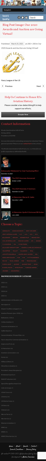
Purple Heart (6, 264)
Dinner (38, 241)
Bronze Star (36, 237)
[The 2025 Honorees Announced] (5, 181)
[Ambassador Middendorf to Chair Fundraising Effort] (5, 161)
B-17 (21, 234)
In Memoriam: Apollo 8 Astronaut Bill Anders (28, 212)
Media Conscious (28, 457)
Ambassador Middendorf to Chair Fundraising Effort (20, 171)
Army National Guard (9, 234)
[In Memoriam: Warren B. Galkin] (5, 202)
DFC (32, 241)
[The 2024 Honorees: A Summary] (5, 190)
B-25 (31, 234)
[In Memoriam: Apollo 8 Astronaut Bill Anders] (5, 216)
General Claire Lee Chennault (31, 247)
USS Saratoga (15, 271)
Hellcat (15, 251)
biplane (15, 237)
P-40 (23, 257)
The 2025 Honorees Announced (23, 178)
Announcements (17, 231)
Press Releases (31, 261)
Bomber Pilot (24, 237)
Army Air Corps (31, 231)
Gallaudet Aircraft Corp (10, 247)
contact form (27, 143)
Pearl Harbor (14, 261)
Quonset (16, 264)
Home (11, 446)
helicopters (6, 251)
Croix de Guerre (23, 241)
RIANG (36, 264)
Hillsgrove (23, 251)
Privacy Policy (31, 449)
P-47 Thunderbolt (33, 257)
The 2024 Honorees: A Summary (23, 189)
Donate (25, 446)
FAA (15, 244)
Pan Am (4, 261)
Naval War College (8, 257)
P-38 (18, 257)
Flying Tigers (22, 244)
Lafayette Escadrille (9, 254)
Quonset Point (26, 264)
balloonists (6, 237)
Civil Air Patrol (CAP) (9, 241)
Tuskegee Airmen (31, 267)
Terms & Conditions (16, 449)
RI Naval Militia (7, 267)
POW (22, 261)
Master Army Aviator (25, 254)
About (18, 446)
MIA (36, 254)
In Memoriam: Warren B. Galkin (23, 197)
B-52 (36, 234)
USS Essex (5, 271)
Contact (34, 446)
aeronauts (6, 231)
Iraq (31, 251)
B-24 (26, 234)
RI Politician (19, 267)
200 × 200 (31, 43)
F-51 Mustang (6, 244)
